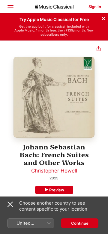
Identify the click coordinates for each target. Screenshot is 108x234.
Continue (79, 223)
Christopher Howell (54, 171)
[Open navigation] (10, 6)
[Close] (103, 17)
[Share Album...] (98, 49)
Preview (56, 190)
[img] (54, 6)
